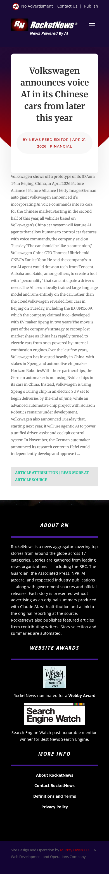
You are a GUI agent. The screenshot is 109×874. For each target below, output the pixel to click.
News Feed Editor (49, 139)
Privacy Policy (54, 806)
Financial (61, 146)
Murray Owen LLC (75, 849)
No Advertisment (37, 6)
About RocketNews (54, 775)
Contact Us (67, 6)
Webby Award (82, 695)
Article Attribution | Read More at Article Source (52, 476)
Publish (91, 6)
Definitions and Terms (54, 796)
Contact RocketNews (54, 785)
